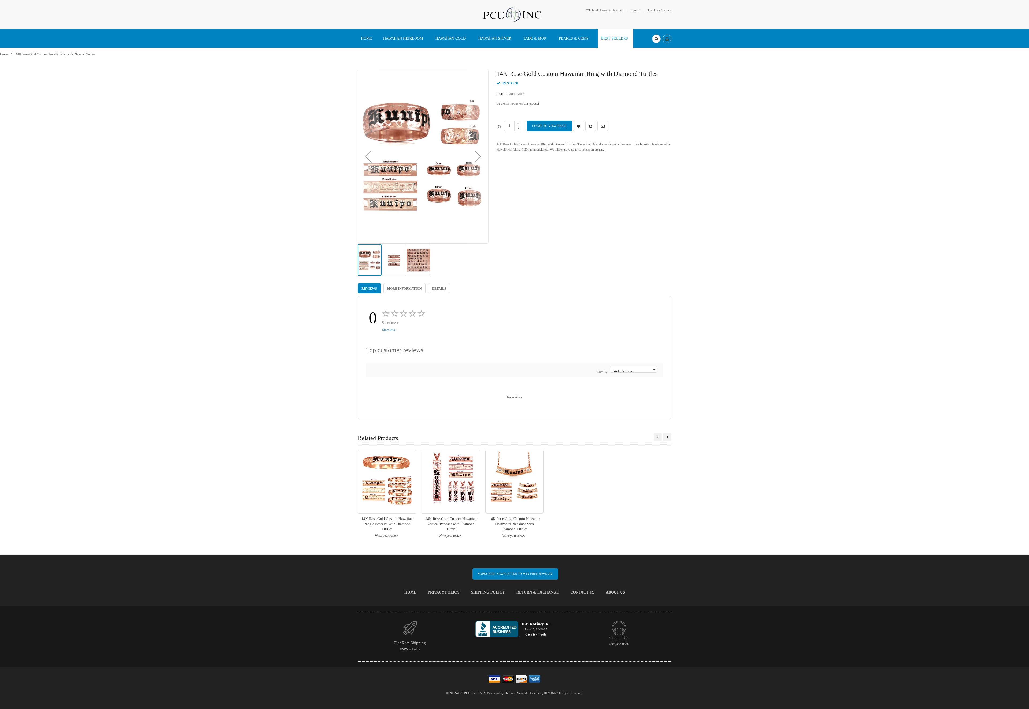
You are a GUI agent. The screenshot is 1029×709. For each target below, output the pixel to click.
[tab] (369, 288)
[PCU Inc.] (514, 14)
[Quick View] (387, 481)
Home (4, 54)
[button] (368, 156)
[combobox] (656, 39)
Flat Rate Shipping (410, 643)
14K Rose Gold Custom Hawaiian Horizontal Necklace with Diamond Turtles (514, 524)
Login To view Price (549, 126)
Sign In (635, 10)
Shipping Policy (488, 592)
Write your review (386, 536)
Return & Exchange (537, 592)
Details (439, 288)
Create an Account (659, 10)
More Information (404, 288)
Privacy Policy (444, 592)
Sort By (602, 372)
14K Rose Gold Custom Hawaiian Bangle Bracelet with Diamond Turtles (387, 524)
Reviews (369, 288)
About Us (615, 592)
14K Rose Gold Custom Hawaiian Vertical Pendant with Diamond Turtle (450, 524)
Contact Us (582, 592)
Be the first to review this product (518, 103)
